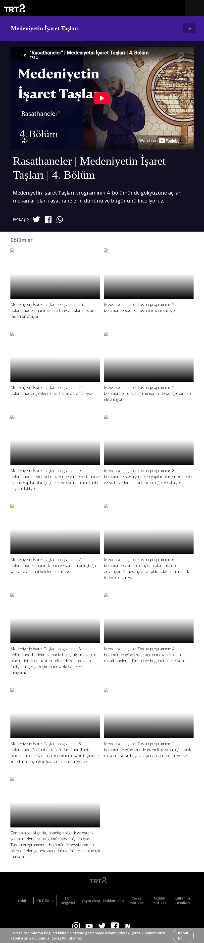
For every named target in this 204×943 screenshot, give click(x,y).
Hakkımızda (113, 900)
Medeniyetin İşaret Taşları (45, 28)
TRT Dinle (45, 900)
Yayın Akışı (91, 900)
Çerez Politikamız (66, 938)
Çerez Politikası (137, 900)
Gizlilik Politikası (159, 900)
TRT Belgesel (68, 900)
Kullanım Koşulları (182, 900)
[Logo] (102, 881)
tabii (22, 900)
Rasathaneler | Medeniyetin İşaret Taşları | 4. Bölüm (89, 168)
